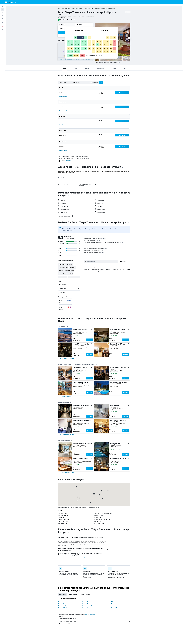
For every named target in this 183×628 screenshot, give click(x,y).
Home (59, 8)
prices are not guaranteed (90, 614)
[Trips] (2, 22)
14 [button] (72, 44)
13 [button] (68, 44)
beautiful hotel (62, 264)
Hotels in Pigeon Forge (64, 603)
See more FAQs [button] (83, 558)
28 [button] (72, 51)
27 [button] (68, 51)
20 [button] (68, 48)
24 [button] (82, 48)
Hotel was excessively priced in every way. (95, 248)
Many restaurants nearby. (92, 240)
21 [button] (72, 48)
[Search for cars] (2, 12)
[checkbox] (65, 302)
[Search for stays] (2, 9)
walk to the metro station (73, 277)
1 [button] (75, 38)
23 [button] (78, 48)
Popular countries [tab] (73, 594)
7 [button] (104, 41)
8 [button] (75, 41)
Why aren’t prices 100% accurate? (67, 624)
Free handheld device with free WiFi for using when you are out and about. (103, 242)
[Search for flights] (2, 6)
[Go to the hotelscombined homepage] (10, 2)
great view (61, 270)
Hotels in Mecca (86, 601)
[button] (2, 2)
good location (72, 267)
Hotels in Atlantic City (87, 605)
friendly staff (69, 264)
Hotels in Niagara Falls (111, 607)
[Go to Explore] (2, 18)
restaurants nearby (69, 270)
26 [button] (89, 48)
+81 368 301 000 (62, 18)
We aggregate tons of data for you (67, 621)
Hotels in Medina (110, 603)
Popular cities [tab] (62, 594)
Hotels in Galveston (63, 607)
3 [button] (82, 38)
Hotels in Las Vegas (63, 601)
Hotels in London (110, 605)
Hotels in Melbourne (111, 601)
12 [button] (89, 41)
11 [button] (85, 41)
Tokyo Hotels (87, 8)
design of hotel (69, 273)
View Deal (89, 340)
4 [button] (85, 38)
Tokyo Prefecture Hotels (76, 8)
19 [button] (89, 44)
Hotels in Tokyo (86, 607)
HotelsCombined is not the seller (67, 618)
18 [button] (85, 44)
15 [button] (75, 44)
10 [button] (82, 41)
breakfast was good (63, 267)
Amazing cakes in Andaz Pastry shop (95, 238)
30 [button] (78, 51)
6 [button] (68, 41)
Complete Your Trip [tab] (85, 594)
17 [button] (82, 44)
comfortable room (63, 277)
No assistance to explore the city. (93, 250)
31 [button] (114, 51)
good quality (61, 273)
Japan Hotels (64, 8)
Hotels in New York (63, 605)
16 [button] (78, 44)
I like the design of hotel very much (94, 252)
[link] (66, 358)
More (59, 174)
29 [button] (75, 51)
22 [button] (75, 48)
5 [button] (97, 41)
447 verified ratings (70, 20)
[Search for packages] (2, 15)
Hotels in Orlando (86, 603)
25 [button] (85, 48)
